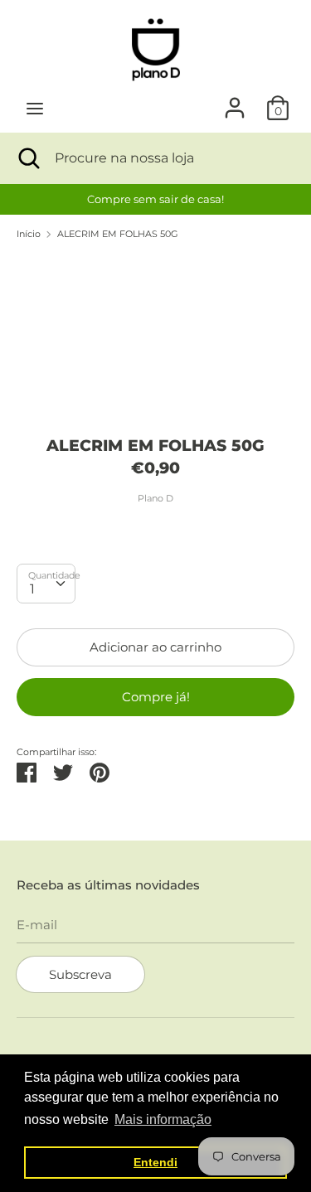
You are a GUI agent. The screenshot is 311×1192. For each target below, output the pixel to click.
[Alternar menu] (35, 108)
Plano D (155, 498)
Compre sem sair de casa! (155, 199)
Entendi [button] (155, 1162)
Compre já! (156, 697)
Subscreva (80, 974)
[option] (155, 199)
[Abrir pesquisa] (27, 158)
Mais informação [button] (162, 1119)
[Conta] (234, 101)
